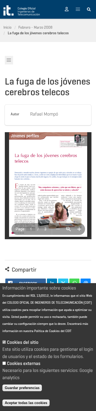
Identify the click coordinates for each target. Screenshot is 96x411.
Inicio (7, 27)
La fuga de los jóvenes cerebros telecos (38, 33)
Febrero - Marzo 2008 (35, 27)
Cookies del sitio (22, 342)
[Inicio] (21, 10)
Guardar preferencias (22, 388)
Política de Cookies (47, 331)
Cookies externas (23, 363)
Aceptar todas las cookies (26, 403)
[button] (66, 9)
